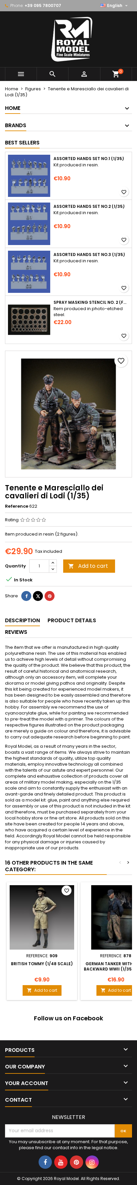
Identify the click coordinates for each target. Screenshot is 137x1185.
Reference (16, 506)
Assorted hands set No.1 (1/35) (89, 159)
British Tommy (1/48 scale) (42, 964)
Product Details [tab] (72, 620)
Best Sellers (22, 142)
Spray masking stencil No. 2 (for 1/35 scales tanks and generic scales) (91, 302)
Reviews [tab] (16, 632)
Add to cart (88, 566)
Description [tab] (22, 620)
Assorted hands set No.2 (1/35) (89, 207)
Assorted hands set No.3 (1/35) (89, 255)
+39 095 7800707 (43, 5)
